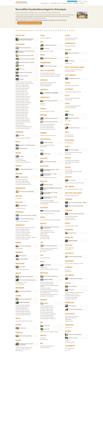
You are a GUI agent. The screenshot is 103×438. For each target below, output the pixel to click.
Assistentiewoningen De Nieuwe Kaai (76, 213)
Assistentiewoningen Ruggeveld (22, 306)
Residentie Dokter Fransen (74, 127)
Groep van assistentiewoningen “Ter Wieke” (74, 263)
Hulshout (44, 158)
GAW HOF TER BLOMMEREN (22, 221)
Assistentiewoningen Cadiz (21, 91)
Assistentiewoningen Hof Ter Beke (26, 55)
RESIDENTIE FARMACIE (73, 240)
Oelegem (68, 50)
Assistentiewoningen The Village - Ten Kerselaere (50, 74)
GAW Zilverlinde (68, 63)
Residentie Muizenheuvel (74, 53)
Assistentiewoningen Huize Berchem (23, 184)
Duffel (18, 318)
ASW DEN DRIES (19, 248)
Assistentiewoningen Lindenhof (47, 127)
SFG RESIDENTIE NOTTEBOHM (23, 128)
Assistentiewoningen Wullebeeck (47, 345)
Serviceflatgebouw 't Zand (21, 282)
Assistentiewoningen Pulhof (21, 179)
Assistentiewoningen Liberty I (22, 109)
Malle (42, 261)
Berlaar (19, 196)
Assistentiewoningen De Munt (46, 282)
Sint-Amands (69, 186)
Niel (41, 343)
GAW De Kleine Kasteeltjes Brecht (26, 276)
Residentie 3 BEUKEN (45, 237)
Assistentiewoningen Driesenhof (50, 100)
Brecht (18, 273)
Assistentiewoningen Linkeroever (51, 121)
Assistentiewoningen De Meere (22, 181)
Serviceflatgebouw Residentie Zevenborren (49, 291)
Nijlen (67, 35)
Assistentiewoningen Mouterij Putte (72, 98)
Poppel (67, 83)
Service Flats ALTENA (44, 238)
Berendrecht (21, 188)
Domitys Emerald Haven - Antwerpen (26, 62)
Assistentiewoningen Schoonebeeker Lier (49, 248)
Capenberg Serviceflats (20, 208)
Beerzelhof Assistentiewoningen (26, 169)
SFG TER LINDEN (44, 339)
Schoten (68, 177)
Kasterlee (44, 207)
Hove (42, 150)
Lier (41, 242)
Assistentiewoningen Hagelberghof (26, 191)
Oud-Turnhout (70, 75)
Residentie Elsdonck (73, 286)
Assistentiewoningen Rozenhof (46, 307)
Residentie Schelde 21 (23, 75)
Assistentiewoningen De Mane (22, 99)
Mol (41, 322)
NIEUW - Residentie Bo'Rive (46, 84)
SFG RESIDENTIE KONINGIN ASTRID (24, 126)
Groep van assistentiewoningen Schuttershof (74, 182)
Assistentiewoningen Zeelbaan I (47, 315)
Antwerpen (20, 44)
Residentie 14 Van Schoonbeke (25, 72)
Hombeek (43, 133)
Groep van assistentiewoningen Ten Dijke (73, 189)
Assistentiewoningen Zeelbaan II (47, 317)
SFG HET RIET (68, 249)
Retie (67, 132)
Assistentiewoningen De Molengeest (23, 102)
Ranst (67, 111)
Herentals (44, 89)
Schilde (68, 167)
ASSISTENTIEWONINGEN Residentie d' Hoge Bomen (53, 188)
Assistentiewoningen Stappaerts (22, 88)
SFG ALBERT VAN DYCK (70, 219)
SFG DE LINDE (43, 146)
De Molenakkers (19, 158)
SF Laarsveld (46, 48)
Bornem (18, 243)
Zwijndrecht (70, 346)
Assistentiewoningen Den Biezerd (72, 160)
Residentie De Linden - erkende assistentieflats (50, 197)
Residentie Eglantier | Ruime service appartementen (51, 227)
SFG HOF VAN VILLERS (45, 292)
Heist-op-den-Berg (47, 70)
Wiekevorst (69, 261)
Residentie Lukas (19, 350)
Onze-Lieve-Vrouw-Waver (74, 67)
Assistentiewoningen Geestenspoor (23, 349)
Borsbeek (19, 252)
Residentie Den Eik (69, 134)
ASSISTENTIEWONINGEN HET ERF (73, 106)
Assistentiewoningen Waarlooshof (23, 120)
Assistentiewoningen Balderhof (22, 269)
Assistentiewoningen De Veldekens (23, 182)
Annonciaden (67, 269)
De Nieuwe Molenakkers (21, 160)
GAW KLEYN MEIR (47, 264)
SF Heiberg (21, 156)
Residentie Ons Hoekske (45, 288)
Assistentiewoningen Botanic (25, 291)
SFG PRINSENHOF (69, 142)
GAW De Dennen (44, 267)
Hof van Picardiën (68, 170)
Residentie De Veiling (48, 142)
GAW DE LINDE (43, 233)
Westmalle (69, 253)
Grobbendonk (45, 63)
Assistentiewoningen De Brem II (47, 312)
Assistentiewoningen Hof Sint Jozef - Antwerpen (27, 51)
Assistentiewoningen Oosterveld (72, 294)
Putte (67, 96)
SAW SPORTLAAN (69, 321)
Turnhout (69, 210)
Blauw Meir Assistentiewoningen (75, 256)
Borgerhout (20, 225)
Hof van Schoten (72, 180)
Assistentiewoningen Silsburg (25, 299)
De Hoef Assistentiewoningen (50, 161)
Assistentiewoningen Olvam (21, 115)
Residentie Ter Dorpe (73, 337)
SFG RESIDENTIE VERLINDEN (47, 296)
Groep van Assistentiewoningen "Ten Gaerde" (49, 76)
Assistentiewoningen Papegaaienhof (23, 313)
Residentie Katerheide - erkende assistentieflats (26, 344)
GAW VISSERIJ (68, 319)
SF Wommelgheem (72, 305)
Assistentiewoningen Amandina (71, 316)
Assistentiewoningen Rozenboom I (23, 305)
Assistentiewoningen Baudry (25, 246)
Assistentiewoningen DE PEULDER (23, 138)
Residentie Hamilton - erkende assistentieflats (50, 174)
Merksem (43, 300)
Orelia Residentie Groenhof (74, 78)
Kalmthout (44, 166)
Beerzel (19, 166)
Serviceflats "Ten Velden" (70, 39)
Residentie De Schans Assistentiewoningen (49, 331)
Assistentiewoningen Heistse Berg (47, 73)
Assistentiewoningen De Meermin (23, 101)
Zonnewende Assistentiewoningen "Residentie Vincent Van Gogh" (26, 39)
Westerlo (68, 245)
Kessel (42, 217)
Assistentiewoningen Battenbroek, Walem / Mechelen (49, 286)
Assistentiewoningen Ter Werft (47, 51)
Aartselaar (20, 35)
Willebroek (69, 275)
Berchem (19, 174)
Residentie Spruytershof (74, 118)
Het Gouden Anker (19, 123)
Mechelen (44, 273)
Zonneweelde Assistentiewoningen (26, 218)
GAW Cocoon (21, 69)
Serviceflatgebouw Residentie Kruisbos (48, 177)
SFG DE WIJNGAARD (45, 257)
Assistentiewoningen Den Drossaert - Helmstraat (26, 237)
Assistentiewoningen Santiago (22, 85)
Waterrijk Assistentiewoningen (50, 66)
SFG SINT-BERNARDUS (45, 85)
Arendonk (19, 132)
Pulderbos (69, 89)
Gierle (42, 55)
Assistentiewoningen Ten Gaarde (23, 118)
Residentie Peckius (23, 205)
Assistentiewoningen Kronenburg (23, 311)
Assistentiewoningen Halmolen (75, 334)
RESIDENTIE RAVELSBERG (24, 302)
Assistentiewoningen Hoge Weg (22, 238)
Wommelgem (69, 302)
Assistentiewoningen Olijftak (22, 113)
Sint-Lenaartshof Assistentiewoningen (27, 279)
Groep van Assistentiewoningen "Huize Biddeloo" (50, 219)
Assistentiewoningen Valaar (71, 298)
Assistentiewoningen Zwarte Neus (23, 121)
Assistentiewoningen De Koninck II (23, 96)
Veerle (67, 223)
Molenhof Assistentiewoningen (50, 58)
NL (86, 3)
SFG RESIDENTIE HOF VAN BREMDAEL (51, 92)
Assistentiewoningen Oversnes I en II (73, 295)
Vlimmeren (69, 230)
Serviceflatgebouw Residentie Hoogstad (48, 289)
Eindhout (19, 332)
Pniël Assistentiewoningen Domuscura (73, 91)
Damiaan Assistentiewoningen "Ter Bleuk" (27, 215)
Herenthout (45, 97)
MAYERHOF (43, 338)
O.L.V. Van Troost (68, 327)
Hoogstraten (45, 139)
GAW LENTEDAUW (44, 235)
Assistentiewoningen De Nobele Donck (24, 347)
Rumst (67, 146)
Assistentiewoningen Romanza (71, 297)
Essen (42, 35)
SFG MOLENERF (68, 173)
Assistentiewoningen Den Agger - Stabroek (77, 202)
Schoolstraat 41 (68, 271)
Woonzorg (21, 2)
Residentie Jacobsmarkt (70, 218)
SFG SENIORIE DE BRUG (70, 107)
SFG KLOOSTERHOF (69, 136)
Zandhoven (69, 325)
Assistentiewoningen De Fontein (22, 230)
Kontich (43, 223)
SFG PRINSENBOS (44, 203)
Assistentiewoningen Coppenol (22, 93)
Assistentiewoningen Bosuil (21, 308)
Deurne (18, 296)
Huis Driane (42, 105)
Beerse (18, 153)
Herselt (43, 109)
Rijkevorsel (69, 140)
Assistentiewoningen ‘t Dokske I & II (47, 318)
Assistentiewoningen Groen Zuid (50, 118)
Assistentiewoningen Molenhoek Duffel (24, 321)
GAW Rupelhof (68, 154)
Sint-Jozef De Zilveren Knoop (46, 249)
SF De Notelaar (72, 60)
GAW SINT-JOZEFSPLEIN (70, 318)
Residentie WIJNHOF (23, 259)
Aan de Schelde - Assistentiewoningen (48, 82)
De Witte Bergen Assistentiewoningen (52, 210)
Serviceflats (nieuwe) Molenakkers (23, 162)
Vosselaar (69, 237)
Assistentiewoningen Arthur (25, 47)
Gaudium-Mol (46, 325)
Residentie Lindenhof (48, 184)
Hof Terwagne (68, 120)
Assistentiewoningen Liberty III (22, 112)
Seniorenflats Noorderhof (70, 46)
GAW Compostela (22, 255)
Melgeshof (46, 303)
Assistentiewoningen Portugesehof (47, 129)
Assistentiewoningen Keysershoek (47, 232)
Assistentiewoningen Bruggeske (47, 200)
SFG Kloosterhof (68, 99)
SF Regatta (21, 79)
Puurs (67, 103)
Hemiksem (43, 80)
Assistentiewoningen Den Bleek (22, 234)
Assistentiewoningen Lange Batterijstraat (24, 83)
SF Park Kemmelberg (23, 177)
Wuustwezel (70, 314)
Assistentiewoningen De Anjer (46, 310)
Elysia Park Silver (22, 328)
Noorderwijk (70, 43)
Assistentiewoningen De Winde (71, 225)
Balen (18, 142)
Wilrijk (68, 283)
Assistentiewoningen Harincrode (22, 107)
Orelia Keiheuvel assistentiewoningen (27, 145)
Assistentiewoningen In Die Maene (72, 162)
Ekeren (18, 340)
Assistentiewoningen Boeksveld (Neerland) (74, 292)
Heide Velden (68, 163)
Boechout (19, 202)
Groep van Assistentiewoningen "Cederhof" (49, 202)
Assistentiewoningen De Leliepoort (23, 97)
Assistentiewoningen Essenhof (22, 104)
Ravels (67, 124)
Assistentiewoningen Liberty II (22, 110)
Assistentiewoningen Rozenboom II (23, 314)
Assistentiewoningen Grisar (21, 105)
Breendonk (20, 288)
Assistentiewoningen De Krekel (46, 125)
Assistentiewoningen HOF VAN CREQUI (73, 152)
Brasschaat (20, 263)
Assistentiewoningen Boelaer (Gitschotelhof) (25, 227)
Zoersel (68, 331)
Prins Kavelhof (22, 266)
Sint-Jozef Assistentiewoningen (75, 309)
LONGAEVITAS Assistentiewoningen (48, 135)
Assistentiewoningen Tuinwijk (46, 309)
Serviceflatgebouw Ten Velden (71, 38)
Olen (67, 57)
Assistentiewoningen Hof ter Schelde (27, 58)
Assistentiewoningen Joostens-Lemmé (24, 81)
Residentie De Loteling (70, 342)
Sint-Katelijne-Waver (73, 193)
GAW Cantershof (47, 153)
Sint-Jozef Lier (43, 251)
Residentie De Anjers (23, 148)
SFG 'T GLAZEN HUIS (69, 348)
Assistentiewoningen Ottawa (22, 117)
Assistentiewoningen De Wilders (72, 85)
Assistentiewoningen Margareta (47, 283)
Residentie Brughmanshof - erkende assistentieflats (51, 170)
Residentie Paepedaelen (74, 149)
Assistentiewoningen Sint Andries (23, 86)
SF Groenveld (71, 289)
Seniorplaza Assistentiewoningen (75, 278)
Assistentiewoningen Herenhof (50, 245)
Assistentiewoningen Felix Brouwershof (73, 69)
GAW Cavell (21, 65)
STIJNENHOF (19, 198)
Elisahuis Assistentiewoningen (71, 216)
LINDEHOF (67, 340)
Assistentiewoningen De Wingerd (47, 145)
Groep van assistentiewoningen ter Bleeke (49, 269)
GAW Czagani (71, 114)
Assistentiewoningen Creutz (22, 94)
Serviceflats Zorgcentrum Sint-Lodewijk (73, 171)
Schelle (68, 158)
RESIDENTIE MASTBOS (45, 38)
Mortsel (43, 335)
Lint (41, 255)
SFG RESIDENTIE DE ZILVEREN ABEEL (48, 294)
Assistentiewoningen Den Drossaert (23, 235)
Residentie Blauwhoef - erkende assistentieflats (50, 193)
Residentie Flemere (73, 233)
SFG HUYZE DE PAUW (69, 71)
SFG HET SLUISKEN (20, 284)
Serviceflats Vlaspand (69, 247)
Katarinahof (21, 135)
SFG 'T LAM (67, 350)
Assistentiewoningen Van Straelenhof (48, 313)
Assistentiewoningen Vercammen (23, 229)
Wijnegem (68, 267)
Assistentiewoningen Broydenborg (47, 124)
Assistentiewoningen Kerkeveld (22, 309)
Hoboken (43, 115)
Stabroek (68, 199)
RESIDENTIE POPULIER (48, 279)
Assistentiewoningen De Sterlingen (23, 232)
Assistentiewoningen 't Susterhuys (47, 111)
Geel (42, 42)
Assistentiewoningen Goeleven (25, 335)
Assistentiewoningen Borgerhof (71, 195)
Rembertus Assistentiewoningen (50, 276)
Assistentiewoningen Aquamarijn (47, 213)
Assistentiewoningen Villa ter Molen (76, 205)
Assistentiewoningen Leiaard (46, 230)
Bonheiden (20, 212)
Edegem (18, 325)
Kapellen (43, 181)
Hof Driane (42, 103)
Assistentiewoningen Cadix (21, 89)
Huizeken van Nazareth (20, 125)
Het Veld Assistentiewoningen (50, 45)
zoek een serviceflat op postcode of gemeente (29, 23)
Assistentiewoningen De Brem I (47, 305)
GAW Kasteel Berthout (45, 347)
